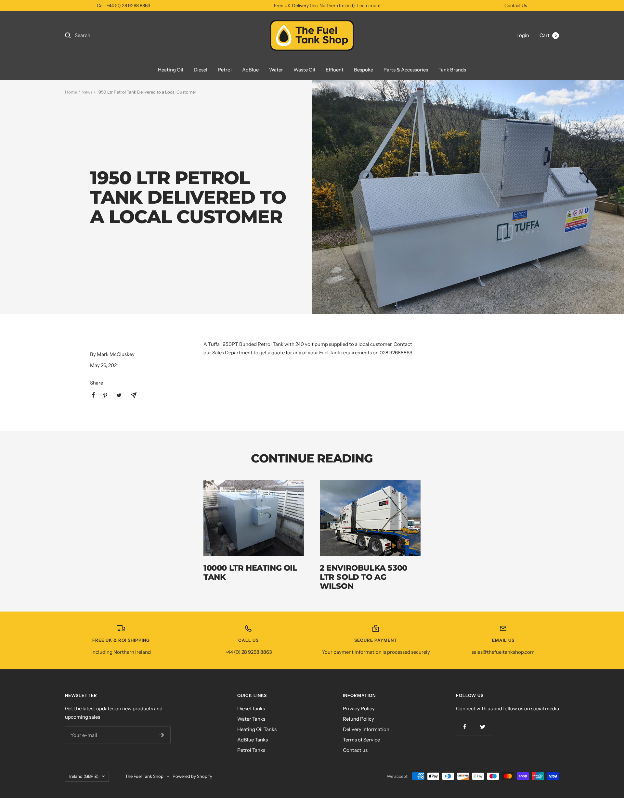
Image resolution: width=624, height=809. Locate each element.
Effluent (335, 70)
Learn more (369, 5)
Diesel (200, 70)
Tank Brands (452, 70)
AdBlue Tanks (252, 740)
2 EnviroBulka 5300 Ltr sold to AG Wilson (363, 577)
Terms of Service (361, 740)
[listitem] (93, 395)
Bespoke (363, 70)
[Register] (161, 735)
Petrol (225, 70)
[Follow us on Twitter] (483, 727)
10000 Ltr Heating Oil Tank (250, 572)
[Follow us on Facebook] (465, 727)
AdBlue (250, 70)
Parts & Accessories (406, 70)
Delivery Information (366, 729)
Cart (548, 35)
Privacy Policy (359, 708)
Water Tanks (251, 719)
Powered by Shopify (192, 776)
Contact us (355, 750)
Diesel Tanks (251, 708)
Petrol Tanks (251, 750)
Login (522, 35)
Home (71, 92)
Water (276, 70)
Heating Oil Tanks (257, 729)
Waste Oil (304, 70)
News (87, 92)
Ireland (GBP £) (83, 776)
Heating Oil (170, 70)
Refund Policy (358, 719)
